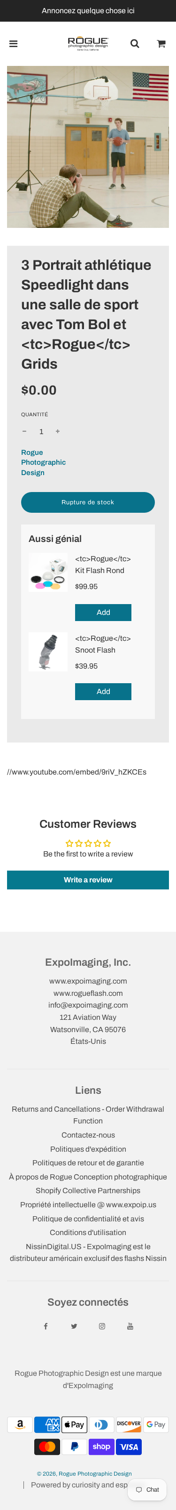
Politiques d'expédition (88, 1149)
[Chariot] (161, 43)
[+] (57, 431)
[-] (24, 431)
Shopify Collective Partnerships (88, 1191)
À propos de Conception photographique (88, 1177)
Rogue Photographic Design (43, 462)
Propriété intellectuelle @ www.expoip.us (88, 1205)
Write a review (88, 880)
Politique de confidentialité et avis (88, 1219)
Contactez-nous (88, 1135)
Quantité (34, 414)
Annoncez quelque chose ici (88, 11)
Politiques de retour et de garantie (88, 1163)
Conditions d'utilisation (88, 1232)
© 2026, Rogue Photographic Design (84, 1473)
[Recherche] (134, 43)
